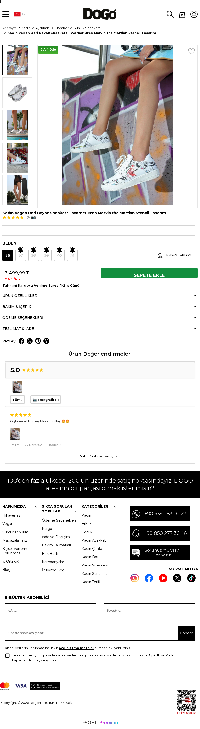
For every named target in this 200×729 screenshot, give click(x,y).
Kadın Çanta (92, 548)
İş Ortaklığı (11, 561)
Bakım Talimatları (56, 545)
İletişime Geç (53, 570)
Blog (6, 569)
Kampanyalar (53, 562)
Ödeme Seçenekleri (59, 520)
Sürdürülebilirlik (15, 532)
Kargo (47, 528)
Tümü (17, 400)
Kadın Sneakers (95, 565)
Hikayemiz (11, 515)
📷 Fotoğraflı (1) (46, 400)
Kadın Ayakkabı (94, 540)
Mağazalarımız (14, 540)
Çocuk (87, 532)
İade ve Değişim (56, 537)
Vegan (7, 524)
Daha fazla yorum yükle (100, 456)
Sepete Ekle (149, 275)
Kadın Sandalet (94, 573)
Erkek (86, 524)
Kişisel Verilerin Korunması (14, 550)
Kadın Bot (90, 557)
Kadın (86, 515)
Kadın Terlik (91, 582)
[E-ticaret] (100, 723)
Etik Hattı (50, 553)
